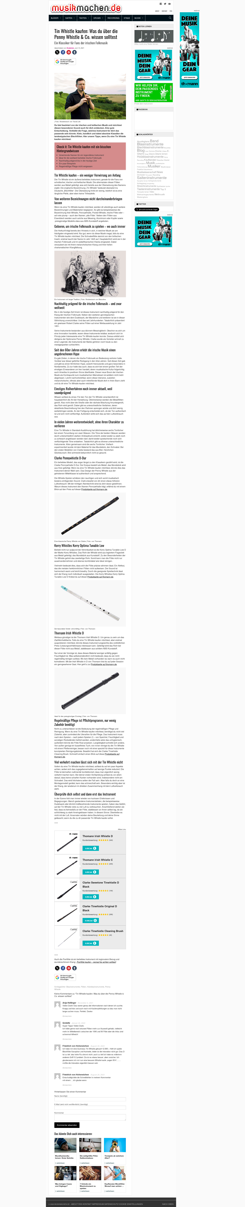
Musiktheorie (148, 169)
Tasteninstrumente (148, 189)
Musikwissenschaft (146, 172)
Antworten (67, 1016)
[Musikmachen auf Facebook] (161, 4)
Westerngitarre (142, 197)
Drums (97, 18)
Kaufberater (150, 159)
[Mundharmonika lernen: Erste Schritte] (65, 1145)
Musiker (154, 166)
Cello (146, 151)
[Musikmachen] (86, 7)
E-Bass (164, 151)
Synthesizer (161, 186)
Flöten (83, 986)
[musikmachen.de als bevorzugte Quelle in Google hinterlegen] (65, 62)
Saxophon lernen (142, 181)
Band (154, 140)
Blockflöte (167, 148)
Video (151, 191)
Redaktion (70, 48)
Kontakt (164, 11)
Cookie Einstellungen (131, 1204)
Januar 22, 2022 (78, 1023)
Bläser (54, 18)
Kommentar (59, 1112)
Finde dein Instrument (143, 103)
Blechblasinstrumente (150, 147)
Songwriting (150, 183)
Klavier (167, 160)
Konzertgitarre (141, 163)
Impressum (98, 1204)
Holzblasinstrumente (95, 986)
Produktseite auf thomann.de (94, 489)
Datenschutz (111, 1204)
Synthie (168, 186)
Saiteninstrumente (152, 177)
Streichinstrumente (146, 186)
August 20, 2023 (97, 1046)
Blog (141, 150)
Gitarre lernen (161, 153)
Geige (146, 154)
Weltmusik (159, 194)
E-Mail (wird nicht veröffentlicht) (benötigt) (71, 1104)
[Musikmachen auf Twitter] (165, 4)
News (160, 172)
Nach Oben (168, 1204)
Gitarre (152, 153)
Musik (137, 18)
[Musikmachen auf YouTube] (169, 4)
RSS (171, 11)
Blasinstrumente (73, 986)
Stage (127, 18)
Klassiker (160, 160)
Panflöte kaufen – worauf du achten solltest (96, 962)
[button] (57, 52)
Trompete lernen (143, 192)
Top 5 (163, 189)
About (157, 11)
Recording (113, 18)
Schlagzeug (141, 183)
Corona (152, 151)
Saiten (68, 18)
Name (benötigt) (61, 1096)
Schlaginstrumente (154, 181)
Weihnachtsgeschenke (145, 194)
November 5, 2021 (85, 1002)
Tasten (83, 18)
